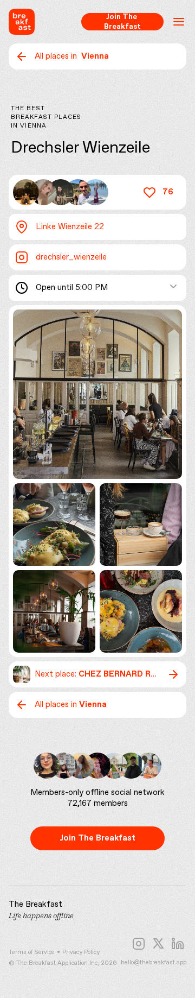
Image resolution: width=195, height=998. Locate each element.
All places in (72, 56)
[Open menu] (178, 21)
